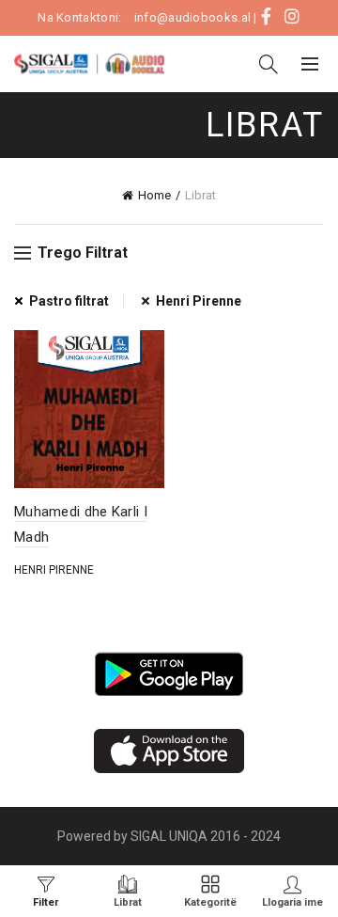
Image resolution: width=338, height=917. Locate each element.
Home (154, 195)
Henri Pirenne (198, 300)
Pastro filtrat (69, 300)
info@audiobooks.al (192, 17)
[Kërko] (269, 64)
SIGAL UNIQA (170, 836)
